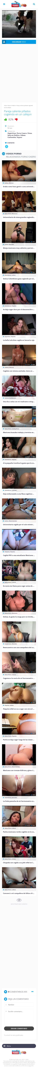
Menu (9, 1046)
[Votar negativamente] (16, 119)
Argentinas (12, 133)
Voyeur (19, 137)
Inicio (5, 105)
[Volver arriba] (33, 1064)
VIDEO (19, 42)
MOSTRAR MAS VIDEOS (19, 904)
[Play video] (19, 24)
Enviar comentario (19, 1028)
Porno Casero (22, 133)
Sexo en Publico (11, 105)
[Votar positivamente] (5, 119)
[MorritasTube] (19, 4)
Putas (30, 133)
